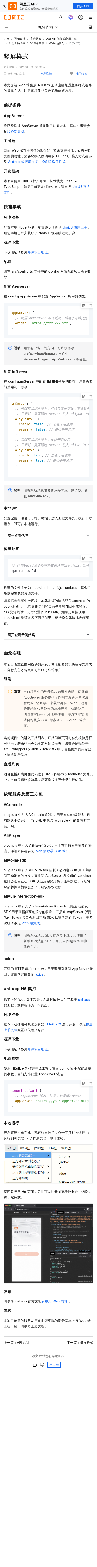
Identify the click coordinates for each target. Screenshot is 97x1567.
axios (39, 974)
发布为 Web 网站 (54, 1301)
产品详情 (46, 73)
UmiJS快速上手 (75, 227)
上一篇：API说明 (16, 1342)
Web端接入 (56, 43)
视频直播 (19, 38)
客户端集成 (37, 43)
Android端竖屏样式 (23, 161)
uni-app (84, 999)
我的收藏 (81, 73)
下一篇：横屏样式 (80, 1342)
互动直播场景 (16, 43)
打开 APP (83, 6)
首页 (6, 39)
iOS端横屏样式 (53, 161)
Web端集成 (31, 923)
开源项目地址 (38, 252)
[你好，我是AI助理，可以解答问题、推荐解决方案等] (71, 17)
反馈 (56, 1365)
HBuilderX (53, 1024)
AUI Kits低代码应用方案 (61, 38)
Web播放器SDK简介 (52, 850)
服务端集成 (15, 131)
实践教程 (35, 38)
